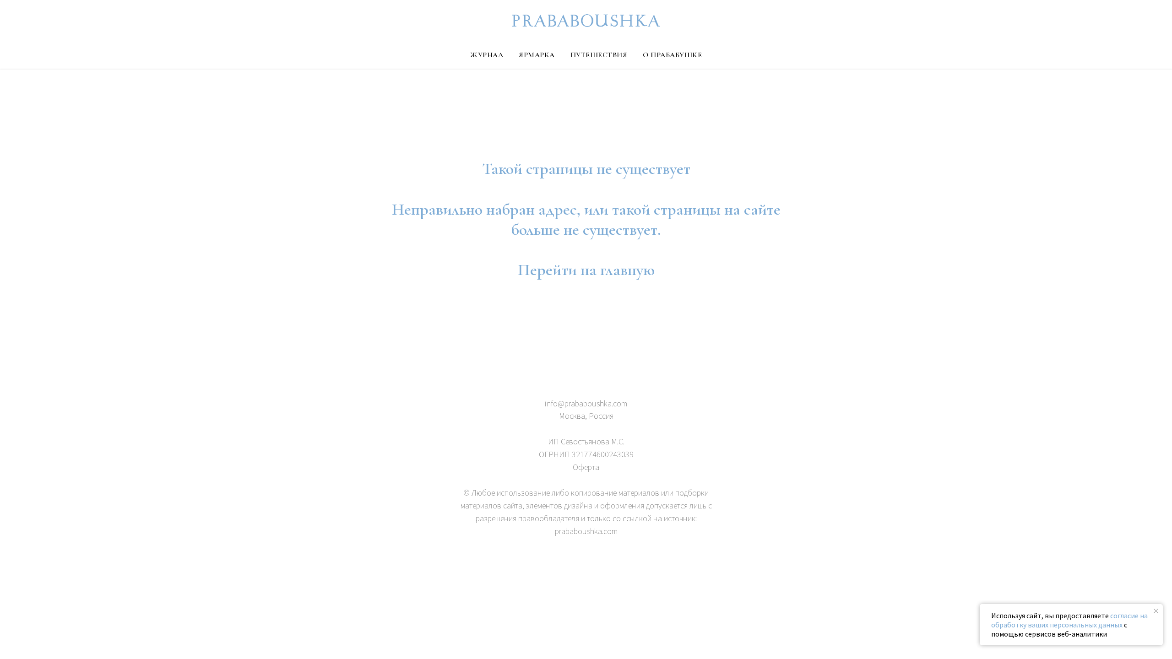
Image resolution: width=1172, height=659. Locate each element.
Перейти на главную (586, 270)
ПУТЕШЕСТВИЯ (599, 54)
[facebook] (578, 571)
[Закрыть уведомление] (1156, 611)
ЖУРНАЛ (486, 54)
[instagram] (594, 571)
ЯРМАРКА (537, 54)
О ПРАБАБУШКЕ (672, 54)
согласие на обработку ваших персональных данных (1069, 620)
